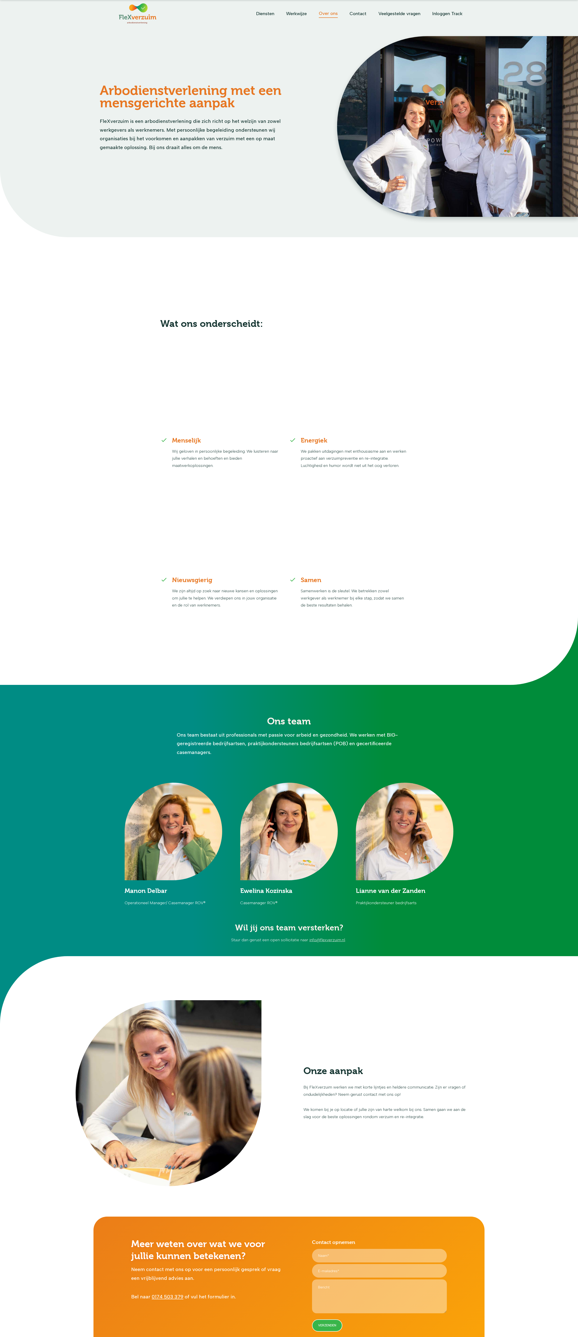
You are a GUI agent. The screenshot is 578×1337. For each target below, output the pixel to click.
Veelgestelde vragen (399, 13)
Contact (358, 13)
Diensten (265, 13)
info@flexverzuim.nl (327, 939)
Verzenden (327, 1325)
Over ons (328, 13)
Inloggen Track (447, 13)
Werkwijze (296, 13)
